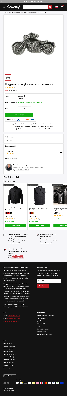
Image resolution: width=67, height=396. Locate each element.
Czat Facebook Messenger (11, 321)
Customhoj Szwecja (9, 346)
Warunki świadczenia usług (44, 334)
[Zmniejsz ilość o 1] (20, 108)
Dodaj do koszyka (19, 115)
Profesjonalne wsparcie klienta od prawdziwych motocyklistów (34, 128)
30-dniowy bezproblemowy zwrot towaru (44, 124)
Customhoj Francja (8, 357)
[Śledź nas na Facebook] (4, 383)
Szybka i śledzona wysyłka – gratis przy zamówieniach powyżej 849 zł (34, 126)
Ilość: (7, 108)
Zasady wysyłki (41, 323)
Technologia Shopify (8, 390)
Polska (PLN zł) (8, 375)
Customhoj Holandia (9, 362)
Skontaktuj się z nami (22, 170)
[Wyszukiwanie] (50, 7)
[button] (9, 87)
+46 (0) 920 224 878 (17, 255)
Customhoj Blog (41, 332)
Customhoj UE (7, 343)
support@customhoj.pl (17, 258)
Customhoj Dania (8, 349)
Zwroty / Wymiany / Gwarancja (45, 315)
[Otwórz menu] (4, 7)
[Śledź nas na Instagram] (8, 383)
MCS (6, 90)
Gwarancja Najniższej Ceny (22, 124)
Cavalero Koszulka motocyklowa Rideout (14, 209)
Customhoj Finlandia (9, 365)
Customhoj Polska (8, 368)
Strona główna (7, 12)
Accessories (20, 12)
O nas (38, 326)
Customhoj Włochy (8, 359)
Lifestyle (14, 12)
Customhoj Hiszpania (9, 354)
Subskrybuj (42, 286)
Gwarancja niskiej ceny (43, 318)
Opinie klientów (41, 321)
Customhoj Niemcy (8, 351)
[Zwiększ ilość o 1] (29, 108)
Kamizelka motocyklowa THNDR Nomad (38, 209)
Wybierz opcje (16, 225)
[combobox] (35, 7)
